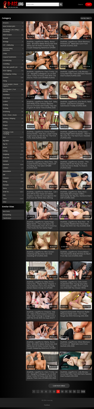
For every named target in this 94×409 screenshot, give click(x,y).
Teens (5, 198)
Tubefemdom (7, 218)
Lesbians (5, 168)
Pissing (5, 181)
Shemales (6, 185)
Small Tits (6, 192)
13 (74, 391)
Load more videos (59, 386)
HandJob (5, 161)
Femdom (5, 77)
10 (62, 391)
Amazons (6, 23)
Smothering (6, 111)
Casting (5, 151)
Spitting (5, 122)
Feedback (47, 405)
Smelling (5, 105)
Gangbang (6, 154)
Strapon (5, 125)
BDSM (5, 147)
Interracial (6, 164)
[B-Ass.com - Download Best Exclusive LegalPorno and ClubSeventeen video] (13, 4)
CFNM (5, 53)
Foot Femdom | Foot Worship (9, 90)
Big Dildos (6, 140)
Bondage (5, 41)
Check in (80, 4)
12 (70, 391)
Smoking (5, 108)
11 (66, 391)
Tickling (5, 128)
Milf (4, 174)
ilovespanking (7, 215)
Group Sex (6, 157)
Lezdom (5, 101)
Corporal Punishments (9, 57)
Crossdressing (7, 60)
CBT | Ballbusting (8, 45)
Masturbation (7, 171)
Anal (4, 137)
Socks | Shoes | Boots (10, 115)
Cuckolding (6, 64)
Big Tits (5, 144)
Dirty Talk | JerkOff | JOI (10, 67)
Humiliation (6, 94)
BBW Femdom (7, 35)
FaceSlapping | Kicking (9, 74)
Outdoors (6, 178)
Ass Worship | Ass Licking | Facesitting (11, 30)
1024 (83, 391)
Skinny (5, 188)
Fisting (5, 81)
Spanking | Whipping (9, 118)
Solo (4, 195)
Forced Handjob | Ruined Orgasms (10, 85)
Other (4, 202)
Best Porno (6, 211)
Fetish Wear (6, 98)
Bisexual (5, 38)
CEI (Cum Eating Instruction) (7, 49)
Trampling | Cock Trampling (8, 133)
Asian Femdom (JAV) (9, 26)
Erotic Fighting (7, 70)
